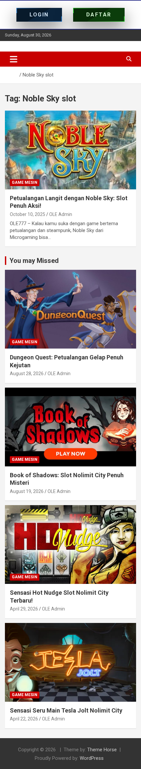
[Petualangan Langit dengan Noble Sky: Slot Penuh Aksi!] (70, 149)
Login (39, 14)
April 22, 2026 (24, 718)
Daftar (98, 14)
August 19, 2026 (27, 491)
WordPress (92, 758)
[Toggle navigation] (13, 59)
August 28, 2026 (27, 373)
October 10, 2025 (27, 214)
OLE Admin (60, 214)
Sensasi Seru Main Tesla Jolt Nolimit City (66, 710)
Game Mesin (24, 182)
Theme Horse (102, 750)
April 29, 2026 (24, 608)
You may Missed (34, 261)
